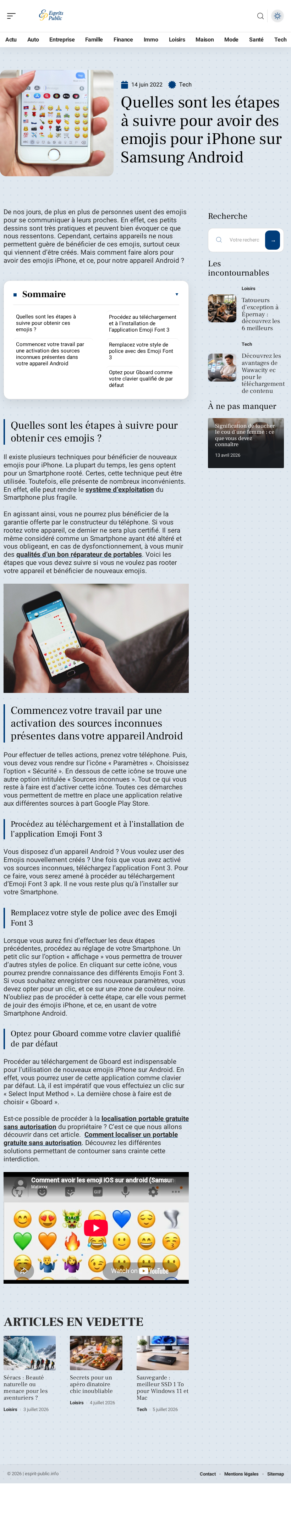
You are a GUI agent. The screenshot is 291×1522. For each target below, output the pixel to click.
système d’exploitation (120, 490)
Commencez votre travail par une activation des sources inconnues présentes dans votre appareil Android (50, 353)
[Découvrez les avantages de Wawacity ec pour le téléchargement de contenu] (222, 368)
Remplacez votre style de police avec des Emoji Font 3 (141, 351)
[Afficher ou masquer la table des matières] (123, 294)
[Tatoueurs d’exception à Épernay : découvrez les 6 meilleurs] (222, 308)
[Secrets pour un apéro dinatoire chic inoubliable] (96, 1353)
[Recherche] (260, 16)
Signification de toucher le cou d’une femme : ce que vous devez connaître (245, 435)
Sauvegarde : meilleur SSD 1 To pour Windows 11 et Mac (162, 1388)
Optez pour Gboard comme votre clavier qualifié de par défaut (141, 378)
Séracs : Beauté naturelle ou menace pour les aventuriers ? (26, 1388)
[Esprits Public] (51, 16)
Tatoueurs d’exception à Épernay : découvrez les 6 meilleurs (261, 314)
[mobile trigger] (13, 16)
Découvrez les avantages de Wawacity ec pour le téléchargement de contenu (263, 373)
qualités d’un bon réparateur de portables (79, 555)
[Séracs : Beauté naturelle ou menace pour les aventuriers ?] (30, 1353)
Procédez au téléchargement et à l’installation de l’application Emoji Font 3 (142, 323)
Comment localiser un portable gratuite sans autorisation (91, 1139)
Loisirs (10, 1409)
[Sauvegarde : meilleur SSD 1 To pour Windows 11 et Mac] (163, 1353)
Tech (185, 84)
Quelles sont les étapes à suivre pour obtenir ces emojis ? (46, 323)
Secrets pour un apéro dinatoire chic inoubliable (91, 1384)
